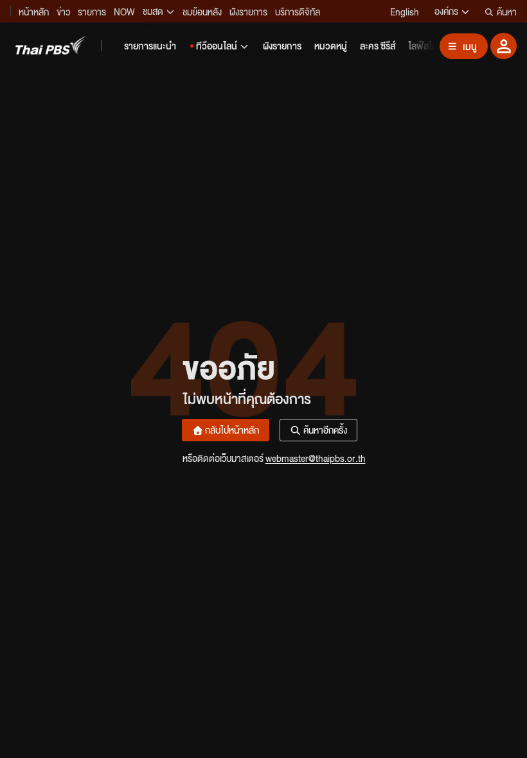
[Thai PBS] (50, 45)
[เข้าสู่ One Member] (503, 46)
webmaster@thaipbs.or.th (315, 458)
